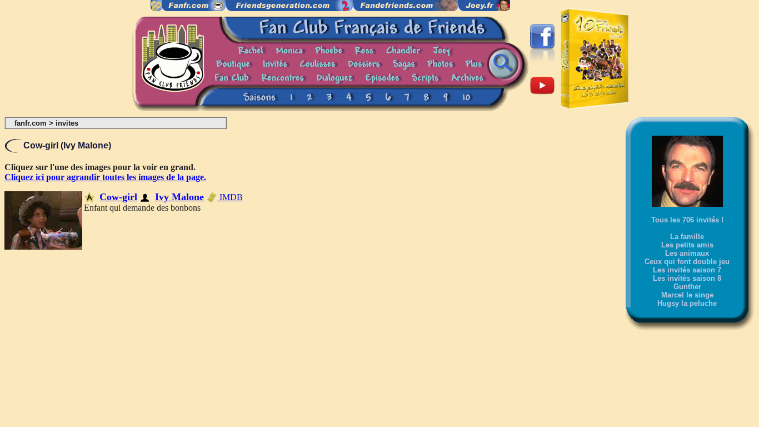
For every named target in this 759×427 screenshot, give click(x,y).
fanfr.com (30, 123)
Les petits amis (687, 245)
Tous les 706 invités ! (687, 220)
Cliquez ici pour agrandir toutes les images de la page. (105, 177)
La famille (687, 236)
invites (67, 123)
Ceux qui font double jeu (687, 261)
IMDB (230, 197)
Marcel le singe (687, 295)
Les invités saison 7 (687, 270)
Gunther (687, 286)
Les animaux (687, 253)
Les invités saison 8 (687, 278)
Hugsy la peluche (687, 303)
